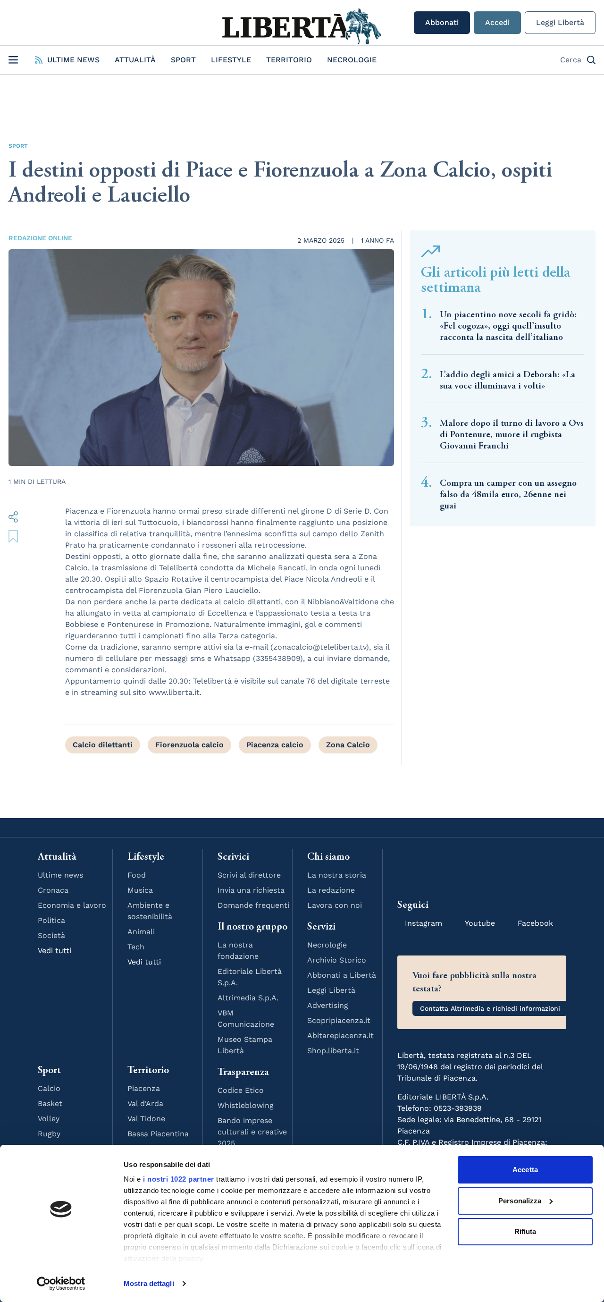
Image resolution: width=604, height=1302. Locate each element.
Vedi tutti (54, 950)
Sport (183, 59)
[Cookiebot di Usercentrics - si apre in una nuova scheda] (61, 1284)
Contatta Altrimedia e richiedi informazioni (490, 1008)
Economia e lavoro (72, 905)
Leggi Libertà (560, 22)
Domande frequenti (253, 905)
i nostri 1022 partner (178, 1179)
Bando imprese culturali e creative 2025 (252, 1132)
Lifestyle (231, 59)
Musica (140, 890)
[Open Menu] (13, 60)
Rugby (49, 1133)
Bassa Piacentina (158, 1133)
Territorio (289, 59)
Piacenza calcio (274, 744)
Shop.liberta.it (333, 1050)
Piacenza (143, 1088)
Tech (135, 946)
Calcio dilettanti (103, 744)
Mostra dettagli (149, 1283)
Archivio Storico (336, 959)
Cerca (570, 59)
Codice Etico (241, 1090)
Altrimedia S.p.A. (248, 997)
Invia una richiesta (251, 890)
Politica (51, 920)
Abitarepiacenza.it (340, 1035)
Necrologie (352, 59)
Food (136, 875)
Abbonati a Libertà (341, 975)
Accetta (525, 1170)
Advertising (327, 1005)
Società (51, 935)
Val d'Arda (145, 1103)
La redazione (331, 890)
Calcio (49, 1088)
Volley (48, 1118)
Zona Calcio (348, 744)
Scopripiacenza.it (338, 1020)
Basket (50, 1103)
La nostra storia (336, 875)
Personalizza (519, 1201)
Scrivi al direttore (249, 875)
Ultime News (73, 59)
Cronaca (53, 890)
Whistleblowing (246, 1105)
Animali (141, 931)
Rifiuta (525, 1231)
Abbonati (442, 22)
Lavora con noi (334, 905)
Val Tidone (146, 1118)
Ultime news (60, 875)
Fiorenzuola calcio (189, 744)
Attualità (135, 59)
